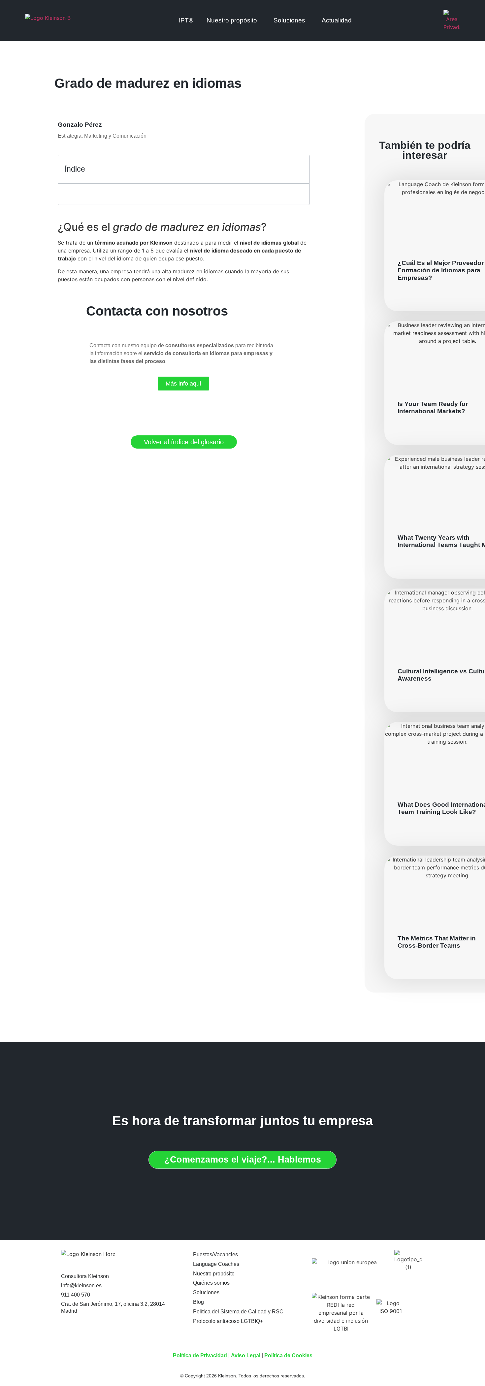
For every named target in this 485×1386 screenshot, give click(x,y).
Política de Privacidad (200, 1355)
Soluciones (289, 20)
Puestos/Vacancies (215, 1254)
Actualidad (337, 20)
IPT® (186, 20)
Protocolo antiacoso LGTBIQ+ (228, 1321)
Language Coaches (216, 1264)
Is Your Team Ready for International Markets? (433, 407)
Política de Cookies (288, 1355)
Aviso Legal (245, 1355)
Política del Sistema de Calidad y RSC (238, 1311)
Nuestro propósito (214, 1273)
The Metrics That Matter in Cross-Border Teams (437, 942)
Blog (198, 1302)
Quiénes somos (211, 1283)
